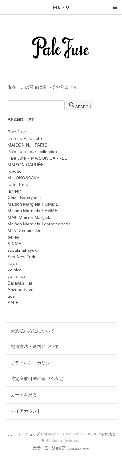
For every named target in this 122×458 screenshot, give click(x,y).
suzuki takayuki (23, 250)
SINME (14, 243)
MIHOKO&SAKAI (24, 177)
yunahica (16, 276)
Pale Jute (17, 131)
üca (11, 296)
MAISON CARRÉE (26, 164)
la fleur (14, 190)
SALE (13, 302)
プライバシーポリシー (32, 362)
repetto (15, 171)
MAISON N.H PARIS (27, 144)
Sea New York (21, 256)
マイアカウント (26, 411)
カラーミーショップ (23, 434)
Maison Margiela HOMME (33, 204)
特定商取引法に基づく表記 (37, 378)
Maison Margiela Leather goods (39, 223)
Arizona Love (20, 289)
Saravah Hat (20, 283)
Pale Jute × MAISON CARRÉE (37, 158)
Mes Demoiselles (24, 230)
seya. (13, 263)
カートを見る (24, 394)
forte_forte (18, 184)
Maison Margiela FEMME (33, 210)
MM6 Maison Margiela (30, 217)
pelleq (13, 236)
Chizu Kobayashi (24, 197)
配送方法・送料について (35, 346)
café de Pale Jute (25, 138)
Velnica (15, 269)
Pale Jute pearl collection (32, 151)
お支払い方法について (32, 330)
